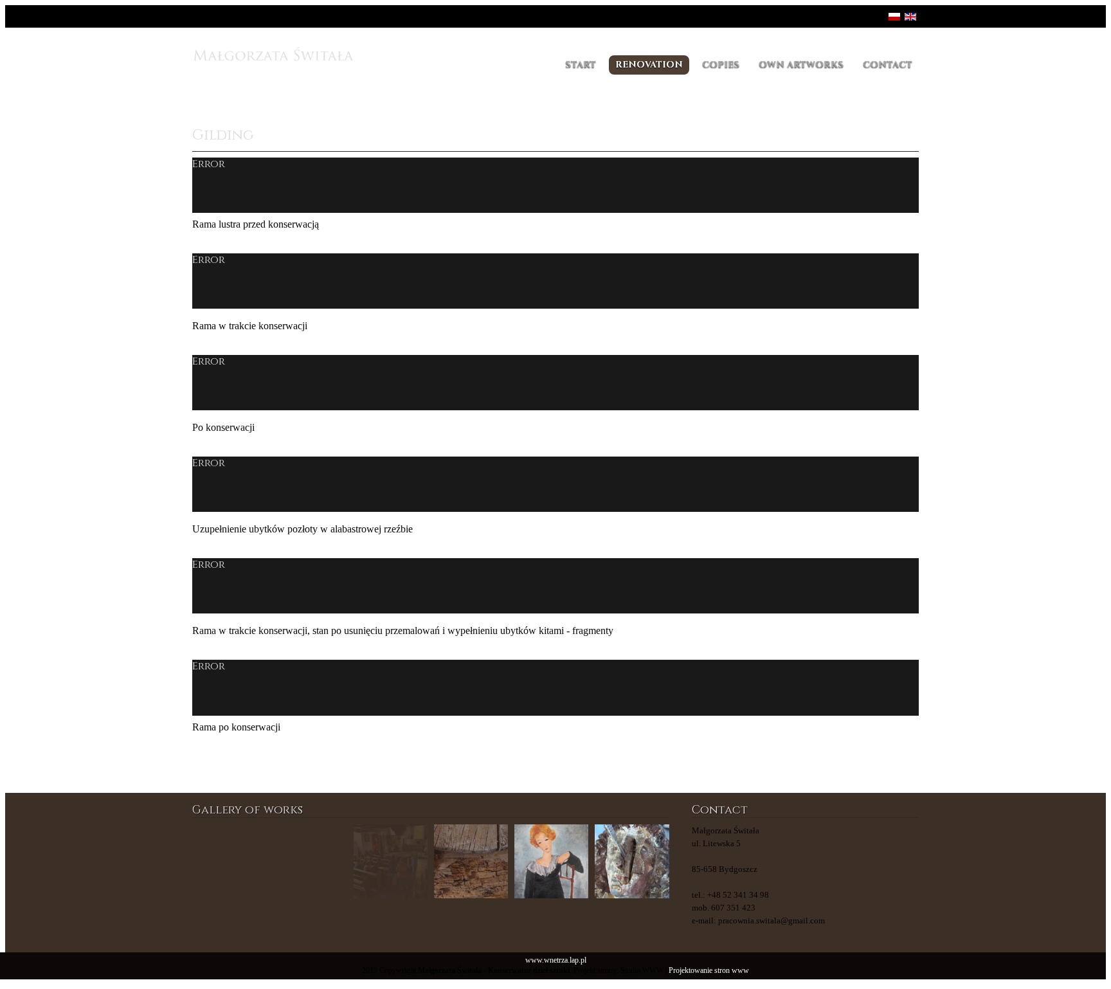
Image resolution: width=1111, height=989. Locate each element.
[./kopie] (471, 861)
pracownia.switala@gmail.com (771, 920)
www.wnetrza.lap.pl (555, 960)
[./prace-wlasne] (310, 861)
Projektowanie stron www (709, 970)
